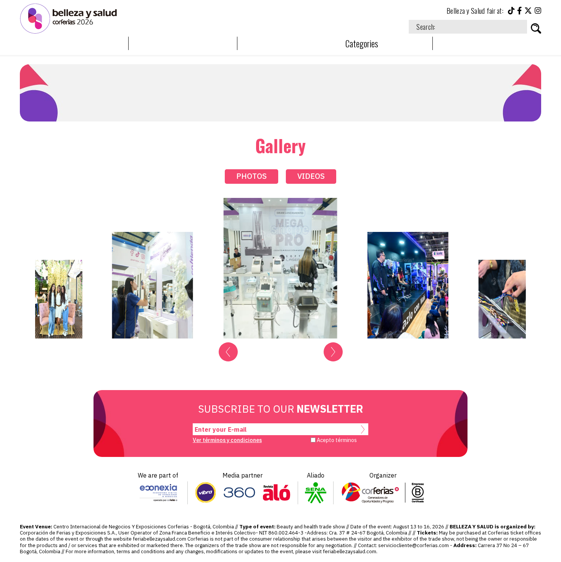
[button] (228, 351)
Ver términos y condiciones (227, 440)
